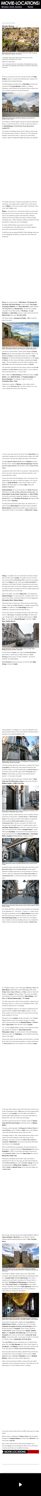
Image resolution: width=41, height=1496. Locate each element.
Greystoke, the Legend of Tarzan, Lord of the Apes (17, 1326)
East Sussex (10, 1024)
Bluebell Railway (26, 1022)
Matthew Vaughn (7, 783)
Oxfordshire (11, 59)
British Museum (9, 126)
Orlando (27, 1330)
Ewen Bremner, (20, 65)
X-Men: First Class (18, 783)
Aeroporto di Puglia (20, 318)
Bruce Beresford (24, 306)
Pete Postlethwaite (23, 834)
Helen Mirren (6, 989)
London (13, 57)
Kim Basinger (16, 1344)
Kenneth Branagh (20, 619)
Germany (14, 500)
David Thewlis (26, 913)
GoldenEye (5, 1151)
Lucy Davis (4, 67)
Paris (16, 59)
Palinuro (18, 384)
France (19, 59)
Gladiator (25, 1165)
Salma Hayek (6, 494)
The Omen (24, 311)
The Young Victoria (11, 1284)
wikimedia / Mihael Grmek (30, 348)
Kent (24, 57)
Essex (26, 57)
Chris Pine (32, 454)
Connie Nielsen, (20, 64)
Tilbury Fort (28, 510)
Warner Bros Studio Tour (9, 1155)
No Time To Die (21, 315)
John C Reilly (34, 494)
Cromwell (5, 1335)
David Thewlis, (5, 65)
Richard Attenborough (14, 998)
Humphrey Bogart (28, 377)
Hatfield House (6, 1324)
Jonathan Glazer (27, 829)
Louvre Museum (16, 86)
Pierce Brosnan (27, 1149)
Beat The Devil (15, 377)
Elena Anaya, (35, 65)
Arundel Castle (10, 1278)
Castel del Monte (12, 482)
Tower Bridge (22, 607)
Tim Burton (5, 1346)
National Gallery (15, 1438)
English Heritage (7, 596)
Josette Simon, (28, 65)
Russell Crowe (17, 1167)
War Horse (17, 1237)
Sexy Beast (12, 831)
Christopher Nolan (7, 381)
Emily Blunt (24, 1284)
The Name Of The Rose (21, 498)
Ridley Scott (17, 1165)
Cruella (15, 664)
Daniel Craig (5, 315)
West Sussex (19, 57)
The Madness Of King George (17, 1282)
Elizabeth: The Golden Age (17, 1332)
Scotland (17, 1328)
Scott (8, 1167)
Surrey (30, 57)
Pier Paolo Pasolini (14, 304)
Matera (8, 206)
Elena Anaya (14, 505)
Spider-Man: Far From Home (22, 1339)
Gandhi (27, 998)
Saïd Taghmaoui (26, 1286)
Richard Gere (19, 308)
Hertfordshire (5, 59)
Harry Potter (26, 1153)
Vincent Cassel (14, 494)
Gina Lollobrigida (7, 379)
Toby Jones (23, 494)
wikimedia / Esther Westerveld (32, 1319)
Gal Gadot (26, 84)
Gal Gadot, (8, 64)
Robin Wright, (27, 64)
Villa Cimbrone (16, 374)
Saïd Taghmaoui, (13, 65)
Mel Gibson (22, 302)
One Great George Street (9, 917)
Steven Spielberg (7, 1237)
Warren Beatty (29, 996)
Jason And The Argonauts (24, 463)
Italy (10, 57)
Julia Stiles (14, 313)
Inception (9, 836)
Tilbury (4, 575)
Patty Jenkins (11, 61)
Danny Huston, (34, 64)
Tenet (15, 381)
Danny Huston (6, 508)
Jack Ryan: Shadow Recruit (10, 827)
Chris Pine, (13, 64)
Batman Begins (18, 600)
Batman (15, 1346)
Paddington (18, 1034)
